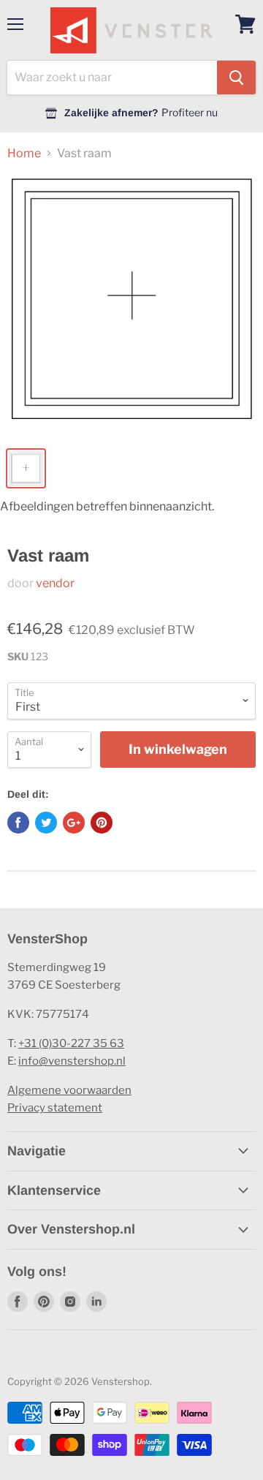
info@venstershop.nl (72, 1061)
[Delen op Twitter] (46, 823)
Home (24, 153)
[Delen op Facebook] (18, 823)
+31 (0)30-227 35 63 (71, 1043)
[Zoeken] (236, 77)
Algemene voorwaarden (69, 1090)
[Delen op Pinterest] (102, 823)
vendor (55, 583)
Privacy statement (54, 1107)
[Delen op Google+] (74, 823)
